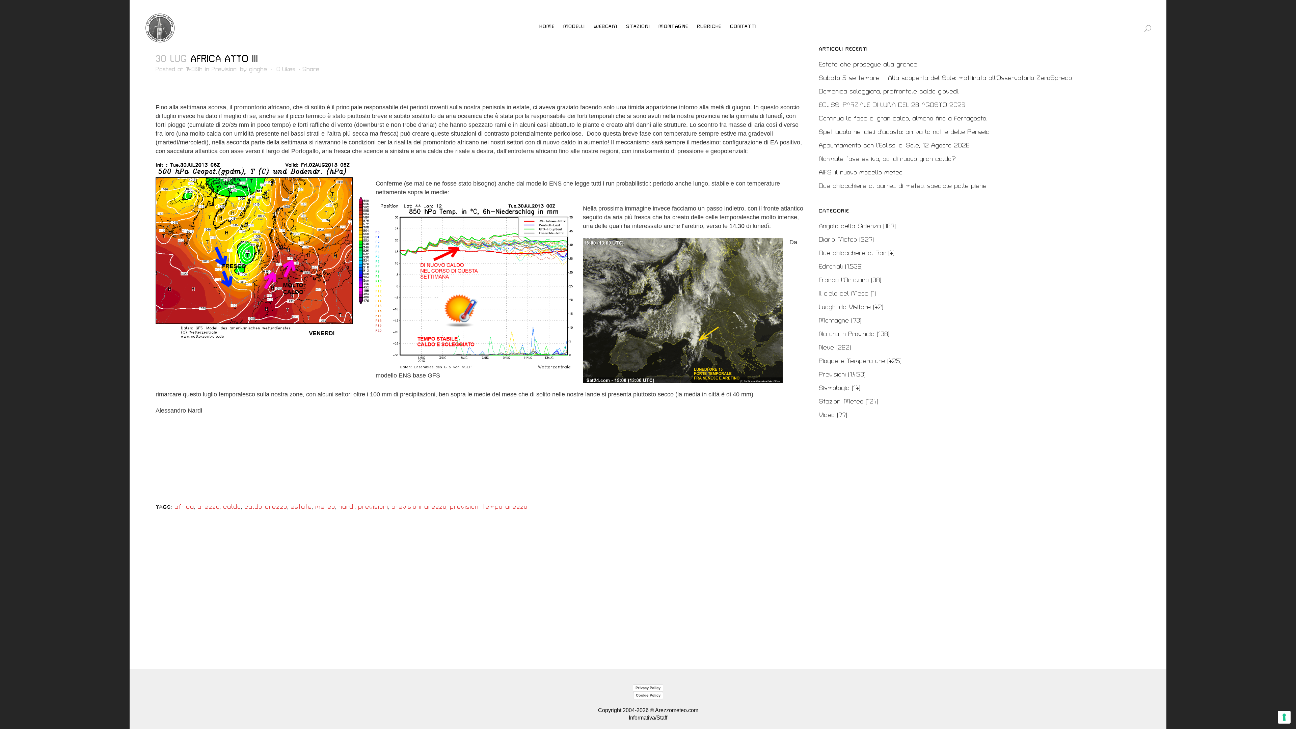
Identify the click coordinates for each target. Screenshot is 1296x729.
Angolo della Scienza (850, 226)
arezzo (208, 507)
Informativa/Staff (648, 718)
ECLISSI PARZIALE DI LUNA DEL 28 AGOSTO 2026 (892, 105)
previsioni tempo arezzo (489, 507)
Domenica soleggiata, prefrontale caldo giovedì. (889, 91)
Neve (826, 347)
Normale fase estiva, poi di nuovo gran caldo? (887, 159)
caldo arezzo (265, 507)
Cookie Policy (648, 695)
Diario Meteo (838, 239)
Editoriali (831, 266)
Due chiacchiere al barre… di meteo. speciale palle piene (903, 186)
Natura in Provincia (846, 334)
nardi (347, 507)
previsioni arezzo (419, 507)
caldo (232, 507)
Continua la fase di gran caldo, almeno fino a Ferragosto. (903, 118)
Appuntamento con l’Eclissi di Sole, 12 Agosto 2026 (894, 145)
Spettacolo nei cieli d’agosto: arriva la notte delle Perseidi (905, 132)
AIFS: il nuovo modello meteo (860, 172)
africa (184, 507)
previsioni (373, 507)
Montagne (834, 320)
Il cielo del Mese (843, 293)
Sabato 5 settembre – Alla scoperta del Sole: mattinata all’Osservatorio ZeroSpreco (945, 78)
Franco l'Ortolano (844, 280)
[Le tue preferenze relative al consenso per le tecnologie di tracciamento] (1284, 717)
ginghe (258, 69)
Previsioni (225, 69)
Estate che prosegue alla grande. (868, 64)
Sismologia (834, 388)
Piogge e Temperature (852, 361)
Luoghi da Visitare (845, 307)
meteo (325, 507)
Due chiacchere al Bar (852, 253)
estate (301, 507)
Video (827, 415)
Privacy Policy (648, 687)
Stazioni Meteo (841, 401)
